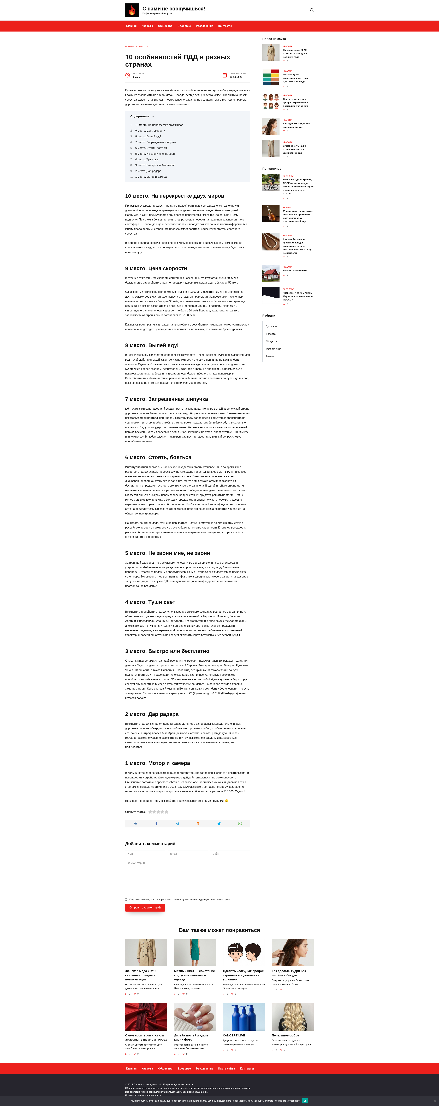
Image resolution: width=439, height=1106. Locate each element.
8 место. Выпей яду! (148, 136)
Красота (147, 26)
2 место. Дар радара (148, 171)
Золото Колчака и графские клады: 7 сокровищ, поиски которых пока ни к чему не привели (297, 246)
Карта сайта (226, 1068)
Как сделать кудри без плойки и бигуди (296, 125)
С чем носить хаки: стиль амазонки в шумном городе (294, 149)
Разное (270, 356)
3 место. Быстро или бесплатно (155, 165)
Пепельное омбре (285, 1035)
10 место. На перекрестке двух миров (159, 125)
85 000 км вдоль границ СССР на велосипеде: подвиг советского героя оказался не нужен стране (298, 186)
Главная (131, 26)
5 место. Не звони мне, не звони (155, 153)
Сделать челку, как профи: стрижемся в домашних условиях (295, 102)
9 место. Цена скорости (150, 130)
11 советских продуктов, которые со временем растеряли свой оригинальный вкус (298, 216)
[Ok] (434, 1101)
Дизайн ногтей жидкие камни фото (191, 1037)
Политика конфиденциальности (143, 1095)
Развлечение (204, 26)
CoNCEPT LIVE (234, 1035)
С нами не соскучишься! (174, 8)
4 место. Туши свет (147, 159)
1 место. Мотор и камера (151, 176)
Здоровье (184, 26)
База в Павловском (295, 270)
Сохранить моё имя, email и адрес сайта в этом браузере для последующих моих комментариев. (180, 899)
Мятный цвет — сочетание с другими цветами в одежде (296, 78)
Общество (165, 26)
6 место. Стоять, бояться (151, 147)
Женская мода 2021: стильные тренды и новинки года (295, 53)
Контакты (225, 26)
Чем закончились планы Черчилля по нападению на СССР (298, 296)
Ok (305, 1100)
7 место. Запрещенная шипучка (155, 142)
